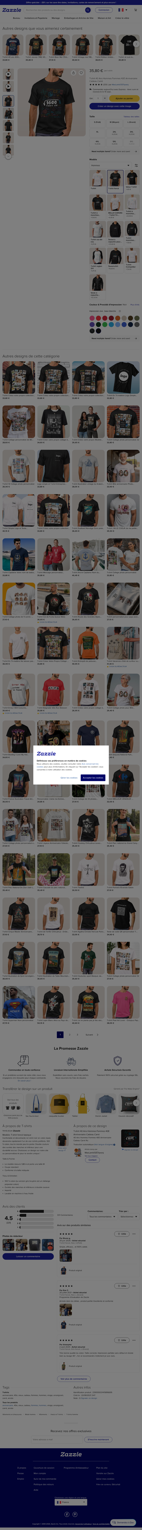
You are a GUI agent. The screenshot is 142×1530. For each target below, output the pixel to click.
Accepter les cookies (93, 777)
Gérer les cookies (69, 777)
